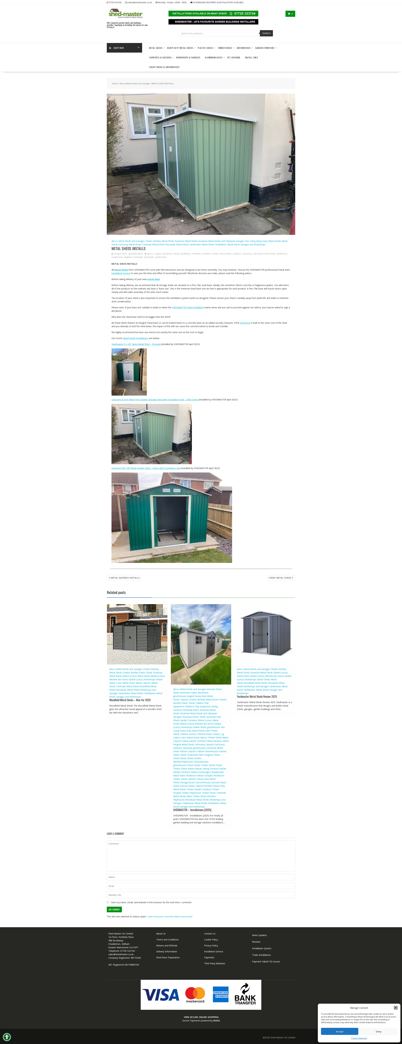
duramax (167, 253)
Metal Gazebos (214, 740)
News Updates (259, 935)
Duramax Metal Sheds (186, 241)
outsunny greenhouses (194, 747)
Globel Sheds (199, 727)
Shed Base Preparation (168, 957)
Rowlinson (282, 253)
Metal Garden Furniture (194, 740)
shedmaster (137, 253)
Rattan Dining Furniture (207, 768)
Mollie (216, 1020)
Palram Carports (188, 751)
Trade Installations (261, 954)
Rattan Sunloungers (201, 772)
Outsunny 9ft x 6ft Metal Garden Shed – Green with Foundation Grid (145, 468)
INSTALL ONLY (251, 57)
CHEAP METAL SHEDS (280, 577)
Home (115, 83)
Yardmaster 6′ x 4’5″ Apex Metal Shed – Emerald (136, 344)
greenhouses (213, 727)
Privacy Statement (359, 1038)
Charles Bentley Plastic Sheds (137, 672)
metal (215, 253)
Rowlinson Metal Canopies (199, 775)
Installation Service (213, 951)
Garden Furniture (264, 47)
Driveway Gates (191, 709)
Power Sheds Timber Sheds (201, 765)
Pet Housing (233, 57)
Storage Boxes (187, 782)
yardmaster (161, 257)
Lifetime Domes (188, 734)
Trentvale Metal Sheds (153, 244)
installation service (120, 273)
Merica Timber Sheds (211, 737)
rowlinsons (116, 257)
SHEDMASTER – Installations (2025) (192, 810)
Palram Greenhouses (208, 751)
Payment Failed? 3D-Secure (266, 961)
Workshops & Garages (188, 57)
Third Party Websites (214, 963)
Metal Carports (143, 682)
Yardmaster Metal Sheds (201, 244)
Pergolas (208, 754)
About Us (161, 933)
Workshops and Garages (256, 686)
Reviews (256, 941)
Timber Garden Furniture (198, 789)
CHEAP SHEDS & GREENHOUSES (164, 67)
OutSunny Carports (204, 744)
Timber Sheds (225, 47)
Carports (184, 699)
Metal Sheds (155, 47)
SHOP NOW (119, 47)
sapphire (128, 257)
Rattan (191, 768)
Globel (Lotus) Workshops (142, 679)
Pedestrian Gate (195, 754)
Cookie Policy (211, 939)
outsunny (247, 253)
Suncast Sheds (187, 785)
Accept (339, 1031)
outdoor (237, 253)
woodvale (149, 257)
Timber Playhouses (191, 792)
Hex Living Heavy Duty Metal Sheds (263, 241)
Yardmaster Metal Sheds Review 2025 (257, 696)
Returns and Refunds (166, 945)
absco (150, 253)
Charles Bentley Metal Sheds (159, 241)
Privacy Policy (211, 945)
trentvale (138, 257)
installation (185, 253)
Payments (209, 957)
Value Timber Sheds (196, 796)
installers (206, 253)
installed (196, 253)
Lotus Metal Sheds (125, 682)
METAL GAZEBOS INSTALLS (125, 577)
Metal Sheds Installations (135, 338)
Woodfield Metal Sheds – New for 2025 (130, 700)
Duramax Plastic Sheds (194, 716)
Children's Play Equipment (198, 706)
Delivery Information (166, 951)
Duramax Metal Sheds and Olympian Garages (221, 241)
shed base (245, 322)
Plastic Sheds (205, 47)
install (176, 253)
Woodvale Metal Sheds (177, 244)
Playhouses (187, 761)
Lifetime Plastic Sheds (208, 734)
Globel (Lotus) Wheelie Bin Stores (197, 723)
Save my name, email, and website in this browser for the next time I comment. (151, 902)
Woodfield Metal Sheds (255, 682)
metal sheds (225, 253)
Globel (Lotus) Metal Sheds (136, 675)
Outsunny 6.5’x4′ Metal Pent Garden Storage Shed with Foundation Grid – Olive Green (155, 399)
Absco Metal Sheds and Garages (134, 83)
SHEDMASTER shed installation (188, 307)
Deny (378, 1031)
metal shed (153, 279)
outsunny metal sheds (264, 253)
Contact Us (209, 933)
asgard (158, 253)
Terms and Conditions (167, 939)
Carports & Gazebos (160, 57)
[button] (395, 1007)
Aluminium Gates (214, 57)
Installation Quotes (261, 948)
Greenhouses (244, 47)
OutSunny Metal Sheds (129, 244)
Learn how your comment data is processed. (170, 916)
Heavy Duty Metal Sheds (180, 47)
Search (266, 33)
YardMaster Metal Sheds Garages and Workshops (240, 244)
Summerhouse (203, 782)
